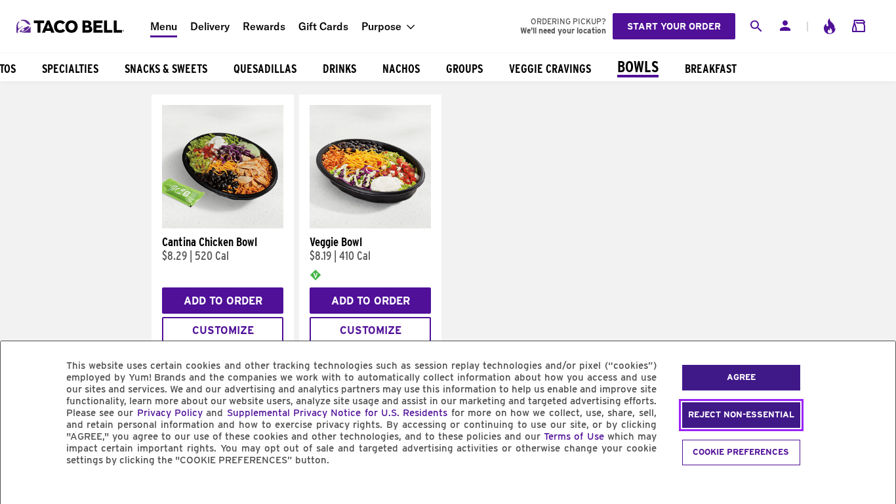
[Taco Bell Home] (71, 26)
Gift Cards (323, 26)
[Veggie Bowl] (370, 225)
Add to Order (223, 301)
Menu (163, 26)
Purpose (381, 26)
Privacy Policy (170, 413)
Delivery (210, 26)
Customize (223, 330)
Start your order (674, 26)
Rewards (264, 26)
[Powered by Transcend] (22, 489)
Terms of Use (573, 436)
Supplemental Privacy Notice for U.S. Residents (337, 413)
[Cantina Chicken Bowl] (222, 225)
